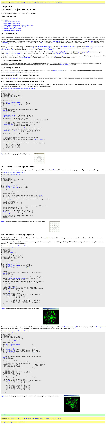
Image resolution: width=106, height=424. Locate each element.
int (1, 108)
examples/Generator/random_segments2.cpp (16, 330)
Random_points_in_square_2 (69, 46)
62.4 (2, 30)
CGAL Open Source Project (7, 422)
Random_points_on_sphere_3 (13, 53)
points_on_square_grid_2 (8, 49)
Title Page (46, 2)
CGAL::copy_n (57, 41)
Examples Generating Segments (12, 30)
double (18, 102)
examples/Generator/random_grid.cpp (14, 172)
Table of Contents (15, 2)
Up (8, 2)
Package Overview (25, 2)
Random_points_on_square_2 (41, 48)
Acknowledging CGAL (56, 2)
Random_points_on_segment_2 (17, 278)
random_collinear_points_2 (12, 72)
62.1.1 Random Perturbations (11, 21)
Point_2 (9, 103)
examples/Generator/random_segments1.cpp (16, 245)
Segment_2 (13, 253)
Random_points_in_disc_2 (45, 46)
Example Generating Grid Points (12, 28)
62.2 (2, 27)
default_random (39, 139)
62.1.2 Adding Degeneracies (11, 23)
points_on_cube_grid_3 (59, 53)
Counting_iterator (5, 42)
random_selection (58, 70)
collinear (24, 128)
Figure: (3, 154)
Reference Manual (9, 415)
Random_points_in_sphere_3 (60, 52)
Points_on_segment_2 (47, 49)
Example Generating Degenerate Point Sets (15, 27)
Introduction (6, 20)
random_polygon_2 (26, 57)
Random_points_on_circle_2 (93, 46)
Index (41, 2)
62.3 (2, 28)
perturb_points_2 (64, 64)
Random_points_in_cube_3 (81, 52)
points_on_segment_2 (86, 48)
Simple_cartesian (15, 90)
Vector (28, 106)
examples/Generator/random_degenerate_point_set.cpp (19, 88)
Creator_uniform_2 (11, 104)
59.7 (92, 41)
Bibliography (35, 2)
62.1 (2, 20)
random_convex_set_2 (57, 56)
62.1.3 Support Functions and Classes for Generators (18, 25)
